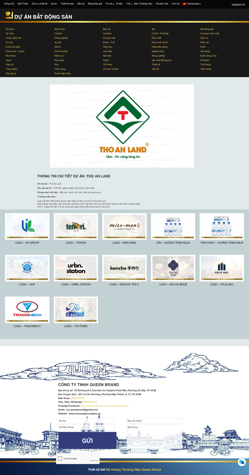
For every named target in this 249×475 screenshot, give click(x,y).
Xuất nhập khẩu (62, 73)
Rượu (106, 60)
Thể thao (107, 64)
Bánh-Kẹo (59, 29)
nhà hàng (205, 51)
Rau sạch (59, 60)
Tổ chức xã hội (110, 69)
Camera (107, 33)
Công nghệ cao (13, 37)
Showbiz (204, 60)
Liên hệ (175, 3)
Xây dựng (11, 73)
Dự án (54, 3)
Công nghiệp (61, 37)
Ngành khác (158, 51)
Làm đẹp (107, 51)
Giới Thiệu (23, 3)
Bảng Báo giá (95, 3)
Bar (153, 29)
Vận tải (155, 69)
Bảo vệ (106, 29)
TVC (128, 3)
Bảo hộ (81, 3)
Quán (8, 60)
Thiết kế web (67, 3)
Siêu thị (10, 64)
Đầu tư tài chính (160, 42)
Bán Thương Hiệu (143, 3)
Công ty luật (109, 37)
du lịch (57, 42)
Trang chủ (9, 3)
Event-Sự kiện (13, 46)
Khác (203, 46)
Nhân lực (59, 55)
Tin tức (109, 3)
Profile (119, 3)
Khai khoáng (60, 51)
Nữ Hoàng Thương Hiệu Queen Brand (133, 469)
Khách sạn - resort (15, 51)
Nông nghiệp (158, 55)
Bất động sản (207, 29)
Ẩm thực (10, 29)
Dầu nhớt (156, 37)
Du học (9, 42)
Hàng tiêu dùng (159, 46)
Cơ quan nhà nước (209, 33)
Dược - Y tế (109, 42)
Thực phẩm (11, 69)
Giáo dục (107, 46)
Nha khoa (11, 55)
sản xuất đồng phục (162, 60)
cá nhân (10, 33)
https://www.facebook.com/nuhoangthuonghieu (104, 405)
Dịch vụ (204, 37)
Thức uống (60, 69)
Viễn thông (205, 69)
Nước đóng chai (208, 55)
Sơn (56, 64)
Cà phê (58, 33)
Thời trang (205, 64)
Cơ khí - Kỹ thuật (160, 33)
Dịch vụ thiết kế (39, 3)
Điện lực (204, 42)
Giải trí (57, 46)
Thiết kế (156, 64)
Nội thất (107, 55)
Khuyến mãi (162, 3)
